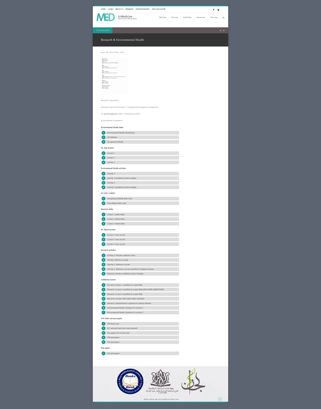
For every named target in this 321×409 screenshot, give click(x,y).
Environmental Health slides (112, 127)
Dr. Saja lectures (107, 148)
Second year (200, 17)
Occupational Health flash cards (119, 199)
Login (110, 9)
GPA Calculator (158, 9)
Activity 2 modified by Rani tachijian (121, 187)
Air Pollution (112, 137)
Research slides (107, 209)
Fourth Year (187, 17)
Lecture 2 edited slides (116, 219)
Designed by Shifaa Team (170, 399)
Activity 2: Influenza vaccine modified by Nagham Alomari (130, 269)
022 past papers (113, 353)
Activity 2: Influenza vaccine (118, 265)
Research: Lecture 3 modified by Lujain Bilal (124, 294)
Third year (214, 17)
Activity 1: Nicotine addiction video (121, 255)
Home (103, 9)
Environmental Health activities (113, 168)
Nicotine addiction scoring (117, 260)
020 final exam (113, 324)
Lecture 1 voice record (116, 235)
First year (174, 17)
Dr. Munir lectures (108, 230)
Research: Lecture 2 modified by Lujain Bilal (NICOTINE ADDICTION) (135, 289)
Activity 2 (111, 183)
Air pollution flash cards (116, 203)
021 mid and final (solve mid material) (122, 328)
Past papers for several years (118, 333)
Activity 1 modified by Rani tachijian (121, 178)
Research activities (108, 250)
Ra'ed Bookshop (142, 9)
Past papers (105, 348)
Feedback (129, 9)
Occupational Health (115, 142)
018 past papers (113, 337)
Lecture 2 (111, 158)
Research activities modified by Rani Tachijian (125, 274)
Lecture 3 (111, 162)
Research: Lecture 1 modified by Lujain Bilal (124, 285)
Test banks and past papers (111, 318)
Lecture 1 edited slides (116, 214)
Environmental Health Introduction (121, 133)
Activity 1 (111, 174)
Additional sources (108, 280)
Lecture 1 (111, 153)
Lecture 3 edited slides (116, 224)
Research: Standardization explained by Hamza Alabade (129, 303)
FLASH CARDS (108, 193)
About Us (119, 9)
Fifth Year (162, 17)
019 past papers (113, 342)
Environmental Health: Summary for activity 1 (125, 308)
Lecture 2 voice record (116, 239)
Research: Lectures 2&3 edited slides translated (125, 299)
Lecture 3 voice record (116, 244)
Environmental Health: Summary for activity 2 (125, 312)
